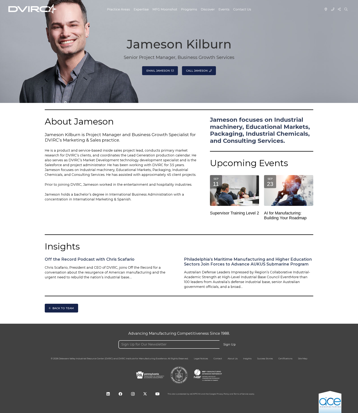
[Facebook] (120, 394)
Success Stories (265, 358)
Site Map (302, 358)
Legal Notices (201, 358)
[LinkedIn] (108, 394)
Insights (247, 358)
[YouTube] (157, 394)
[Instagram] (132, 394)
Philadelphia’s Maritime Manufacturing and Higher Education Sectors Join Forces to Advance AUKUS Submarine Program (248, 261)
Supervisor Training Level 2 (234, 213)
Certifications (285, 358)
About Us (233, 358)
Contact (217, 358)
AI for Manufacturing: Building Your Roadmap (285, 215)
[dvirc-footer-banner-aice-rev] (330, 401)
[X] (145, 394)
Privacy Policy (222, 394)
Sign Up (229, 344)
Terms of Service (241, 394)
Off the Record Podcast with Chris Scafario (89, 259)
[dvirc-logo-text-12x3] (32, 9)
